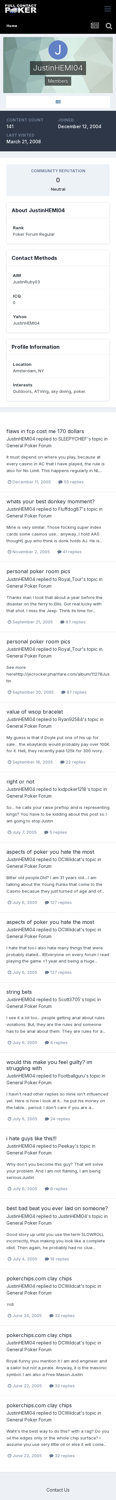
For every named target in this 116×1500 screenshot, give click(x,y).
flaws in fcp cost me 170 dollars (45, 431)
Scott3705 (69, 999)
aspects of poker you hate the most (50, 852)
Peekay (66, 1146)
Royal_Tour (70, 579)
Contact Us (58, 1490)
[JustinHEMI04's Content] (58, 102)
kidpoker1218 (72, 789)
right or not (20, 781)
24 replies (59, 1118)
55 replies (73, 481)
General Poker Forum (29, 445)
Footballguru (71, 1075)
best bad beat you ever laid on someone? (57, 1208)
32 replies (64, 1315)
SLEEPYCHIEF (72, 438)
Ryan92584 (70, 719)
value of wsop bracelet (34, 711)
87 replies (75, 621)
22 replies (75, 761)
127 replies (60, 902)
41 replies (72, 551)
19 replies (59, 1258)
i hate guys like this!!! (31, 1138)
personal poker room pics (38, 571)
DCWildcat (69, 859)
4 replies (58, 1042)
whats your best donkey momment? (50, 501)
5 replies (57, 832)
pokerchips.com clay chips (39, 1278)
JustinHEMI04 (20, 438)
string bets (19, 992)
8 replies (58, 1188)
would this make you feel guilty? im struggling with (49, 1065)
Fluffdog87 (70, 509)
